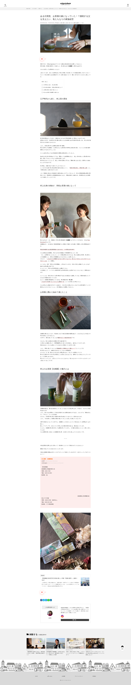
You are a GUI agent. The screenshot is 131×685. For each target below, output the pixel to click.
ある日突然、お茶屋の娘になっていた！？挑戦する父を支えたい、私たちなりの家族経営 (60, 8)
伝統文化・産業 (59, 22)
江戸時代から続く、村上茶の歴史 (50, 84)
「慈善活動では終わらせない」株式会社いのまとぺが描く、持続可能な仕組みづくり (36, 653)
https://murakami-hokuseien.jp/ (52, 461)
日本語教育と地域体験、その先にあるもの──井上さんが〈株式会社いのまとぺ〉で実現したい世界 (55, 653)
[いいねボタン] (42, 59)
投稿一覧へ (75, 619)
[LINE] (48, 600)
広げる (72, 22)
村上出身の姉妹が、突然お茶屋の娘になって (52, 87)
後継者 (74, 22)
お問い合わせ (49, 676)
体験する (40, 8)
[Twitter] (44, 600)
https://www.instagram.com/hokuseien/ (56, 463)
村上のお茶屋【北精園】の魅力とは (50, 92)
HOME (29, 8)
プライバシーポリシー (79, 676)
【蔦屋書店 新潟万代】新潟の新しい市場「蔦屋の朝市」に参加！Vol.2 (60, 579)
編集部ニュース (79, 22)
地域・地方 (68, 22)
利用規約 (94, 676)
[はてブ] (46, 600)
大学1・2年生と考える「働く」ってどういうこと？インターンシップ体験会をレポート (75, 653)
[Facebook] (41, 600)
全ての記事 (34, 8)
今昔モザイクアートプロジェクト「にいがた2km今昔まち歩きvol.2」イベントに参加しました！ (95, 653)
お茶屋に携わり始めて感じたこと (50, 89)
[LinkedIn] (51, 600)
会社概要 (63, 676)
